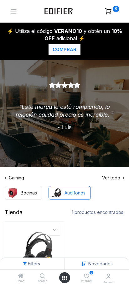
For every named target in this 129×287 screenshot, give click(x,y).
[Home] (20, 276)
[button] (100, 263)
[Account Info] (108, 276)
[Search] (42, 276)
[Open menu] (64, 278)
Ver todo (111, 177)
